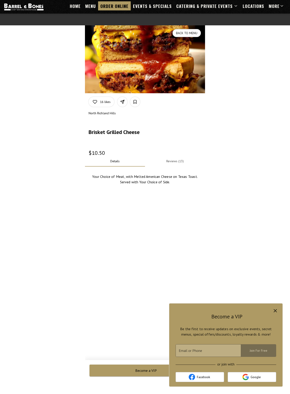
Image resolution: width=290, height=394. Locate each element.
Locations (253, 6)
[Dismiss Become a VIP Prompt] (275, 310)
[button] (207, 5)
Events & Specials (152, 6)
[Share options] (122, 102)
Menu (90, 6)
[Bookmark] (135, 102)
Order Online (114, 6)
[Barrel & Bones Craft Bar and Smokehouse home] (24, 6)
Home (75, 6)
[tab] (115, 161)
